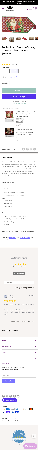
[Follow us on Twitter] (7, 396)
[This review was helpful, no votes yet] (29, 322)
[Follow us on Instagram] (10, 396)
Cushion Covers (25, 238)
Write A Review (19, 273)
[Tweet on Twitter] (31, 149)
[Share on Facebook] (23, 149)
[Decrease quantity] (12, 83)
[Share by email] (34, 149)
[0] (34, 8)
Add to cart (19, 90)
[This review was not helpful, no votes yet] (32, 322)
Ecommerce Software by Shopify (10, 421)
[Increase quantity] (22, 83)
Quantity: (5, 83)
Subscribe (8, 381)
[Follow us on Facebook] (3, 396)
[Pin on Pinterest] (27, 149)
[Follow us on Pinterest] (14, 396)
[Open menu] (3, 8)
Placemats (12, 238)
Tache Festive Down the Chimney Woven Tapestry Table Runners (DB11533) (25, 132)
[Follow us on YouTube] (18, 396)
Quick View (9, 121)
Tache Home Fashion (8, 58)
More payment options (19, 101)
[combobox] (24, 288)
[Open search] (27, 9)
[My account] (30, 9)
